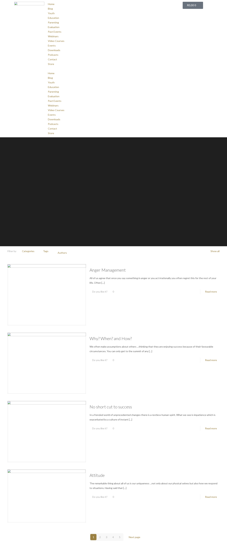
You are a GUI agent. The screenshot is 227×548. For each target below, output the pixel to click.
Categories (28, 251)
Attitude (97, 475)
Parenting (53, 22)
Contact (52, 59)
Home (51, 3)
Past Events (54, 31)
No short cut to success (111, 406)
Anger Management (108, 269)
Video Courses (56, 40)
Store (51, 63)
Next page (134, 537)
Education (53, 17)
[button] (113, 68)
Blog (50, 8)
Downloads (54, 50)
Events (52, 45)
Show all (215, 251)
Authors (62, 252)
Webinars (53, 36)
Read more (211, 291)
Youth (51, 13)
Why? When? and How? (111, 338)
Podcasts (53, 54)
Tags (45, 251)
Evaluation (53, 27)
